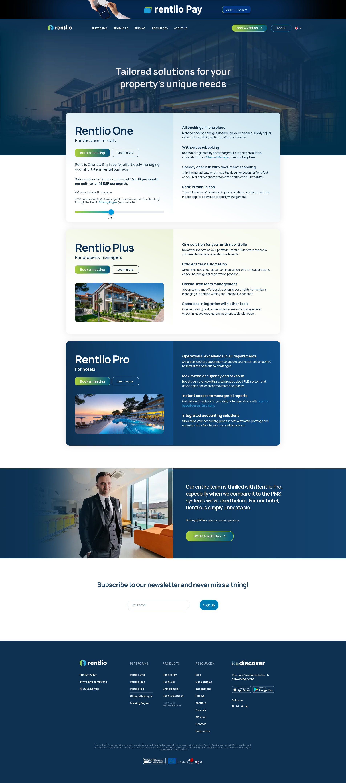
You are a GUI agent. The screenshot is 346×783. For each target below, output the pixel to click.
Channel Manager (217, 157)
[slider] (111, 212)
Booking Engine (108, 202)
